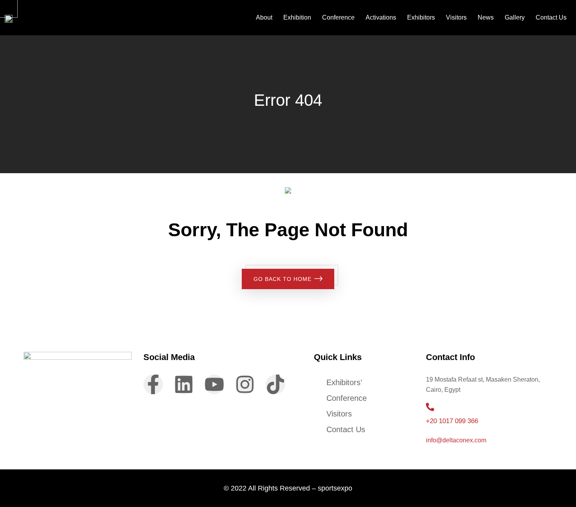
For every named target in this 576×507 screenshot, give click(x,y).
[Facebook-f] (153, 384)
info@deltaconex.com (456, 440)
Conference (338, 17)
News (486, 17)
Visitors (456, 17)
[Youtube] (214, 384)
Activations (381, 17)
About (264, 17)
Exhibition (297, 17)
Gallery (515, 17)
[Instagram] (245, 384)
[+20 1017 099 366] (430, 407)
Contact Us (551, 17)
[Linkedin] (184, 384)
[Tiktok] (275, 384)
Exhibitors (421, 17)
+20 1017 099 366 (452, 421)
